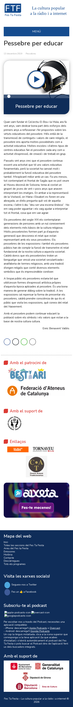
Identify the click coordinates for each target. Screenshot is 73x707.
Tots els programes (15, 564)
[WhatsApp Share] (24, 341)
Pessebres (31, 53)
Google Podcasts (40, 631)
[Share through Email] (32, 341)
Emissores (9, 551)
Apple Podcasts (38, 628)
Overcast (55, 628)
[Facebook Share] (7, 341)
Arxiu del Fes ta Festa (16, 548)
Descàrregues (11, 561)
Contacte (9, 558)
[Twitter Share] (15, 341)
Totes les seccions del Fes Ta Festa (24, 545)
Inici (6, 542)
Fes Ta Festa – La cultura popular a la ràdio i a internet (35, 698)
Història (8, 554)
